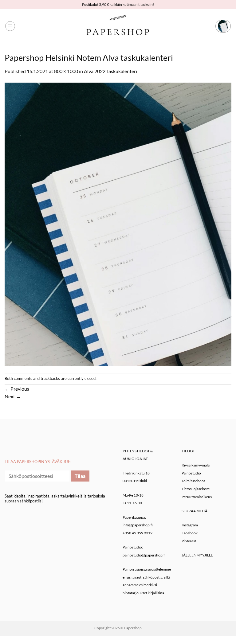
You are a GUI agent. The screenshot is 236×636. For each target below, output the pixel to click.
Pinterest (189, 541)
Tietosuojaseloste (196, 488)
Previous (17, 389)
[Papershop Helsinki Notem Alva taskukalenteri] (118, 223)
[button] (10, 26)
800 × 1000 (66, 71)
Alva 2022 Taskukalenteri (110, 71)
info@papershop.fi (138, 525)
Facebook (190, 533)
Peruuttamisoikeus (197, 496)
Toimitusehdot (193, 480)
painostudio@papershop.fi (144, 555)
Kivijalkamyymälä (196, 465)
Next (13, 396)
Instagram (190, 525)
